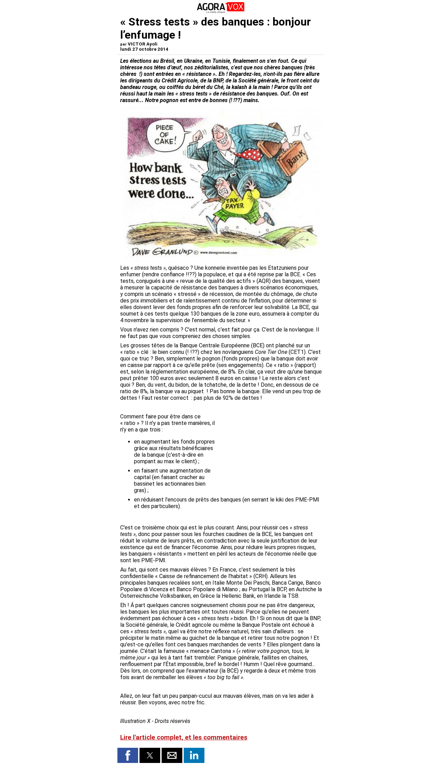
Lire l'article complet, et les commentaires (183, 737)
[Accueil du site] (221, 12)
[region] (270, 449)
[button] (127, 755)
